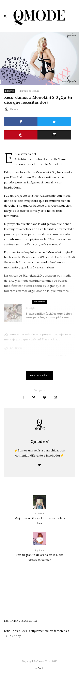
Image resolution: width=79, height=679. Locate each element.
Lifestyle (9, 91)
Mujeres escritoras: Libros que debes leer (39, 518)
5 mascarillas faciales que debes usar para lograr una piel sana (49, 315)
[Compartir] (20, 121)
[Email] (54, 135)
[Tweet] (54, 121)
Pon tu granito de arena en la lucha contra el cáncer (39, 555)
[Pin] (20, 135)
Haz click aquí (52, 339)
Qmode (14, 109)
